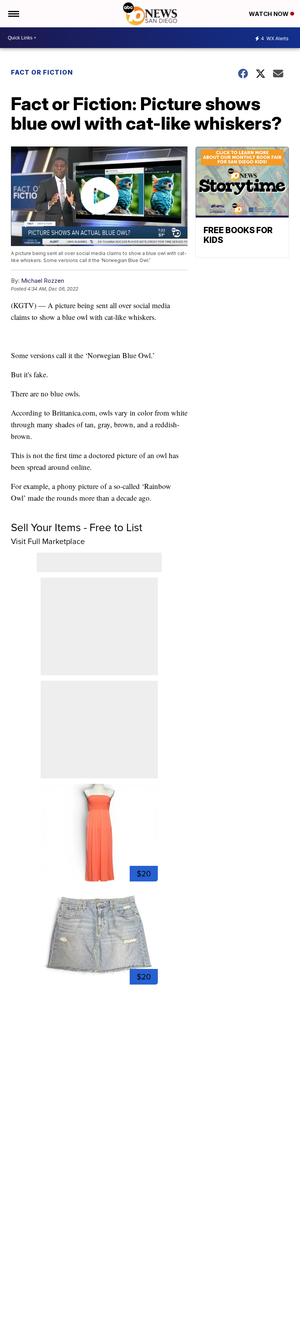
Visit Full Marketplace (48, 541)
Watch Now (269, 14)
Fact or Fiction (42, 72)
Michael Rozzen (42, 280)
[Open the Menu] (13, 13)
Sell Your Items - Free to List (76, 527)
